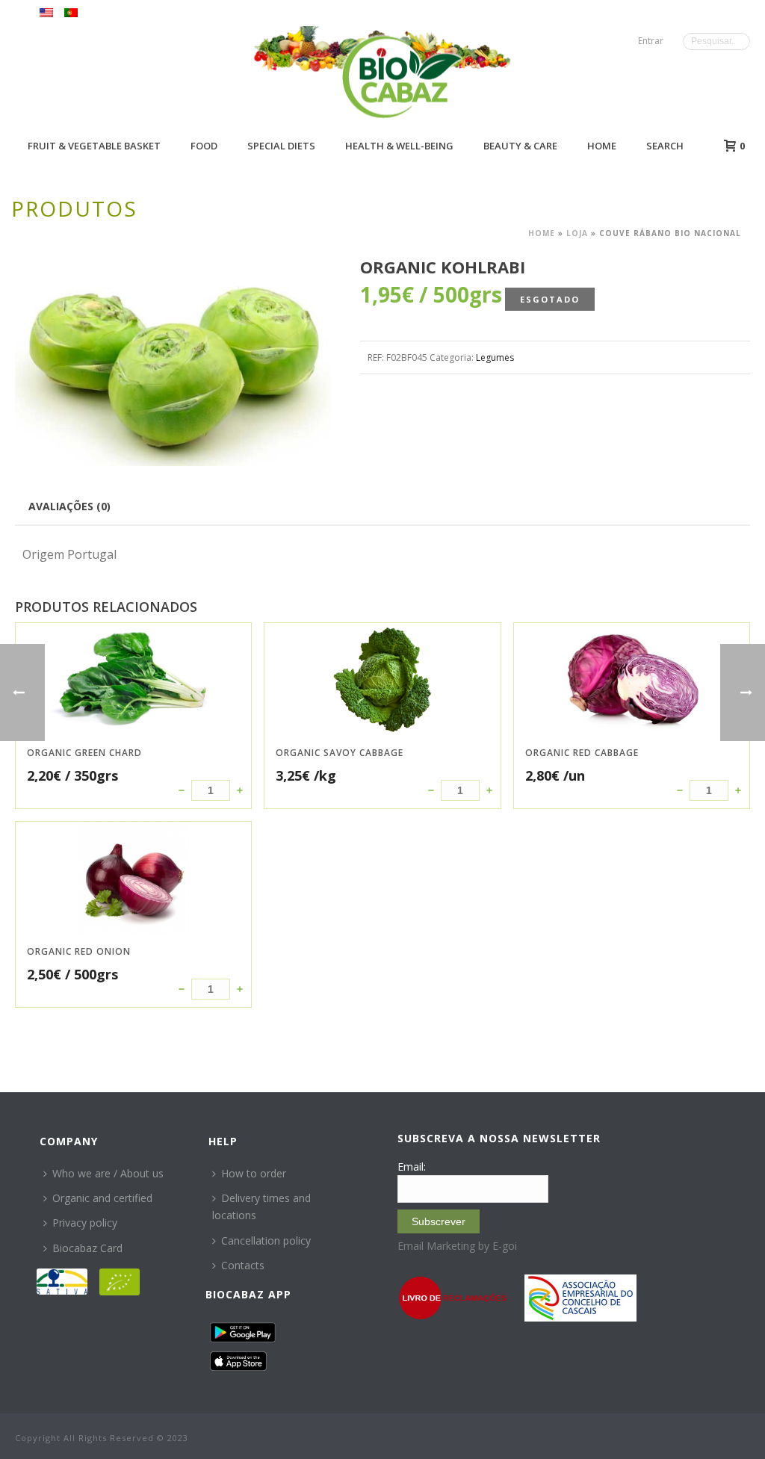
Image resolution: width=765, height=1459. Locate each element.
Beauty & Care (520, 145)
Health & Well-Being (399, 145)
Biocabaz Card (87, 1248)
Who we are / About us (108, 1173)
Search (665, 145)
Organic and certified (102, 1198)
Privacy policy (84, 1222)
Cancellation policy (266, 1240)
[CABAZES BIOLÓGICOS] (401, 76)
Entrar (650, 40)
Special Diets (281, 145)
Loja (577, 233)
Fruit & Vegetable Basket (94, 145)
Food (204, 145)
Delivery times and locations (261, 1206)
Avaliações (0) (69, 506)
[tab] (69, 505)
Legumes (495, 357)
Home (601, 145)
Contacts (242, 1265)
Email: (411, 1166)
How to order (253, 1173)
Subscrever (438, 1221)
